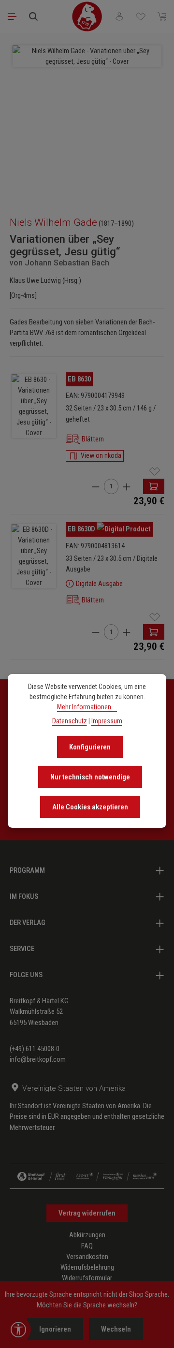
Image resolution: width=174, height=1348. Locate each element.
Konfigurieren (90, 747)
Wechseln (116, 1329)
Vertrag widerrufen (87, 1213)
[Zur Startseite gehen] (87, 16)
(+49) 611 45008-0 (34, 1048)
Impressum (106, 721)
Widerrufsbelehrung (87, 1267)
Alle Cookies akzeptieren (90, 807)
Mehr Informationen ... (87, 707)
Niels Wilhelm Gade (53, 222)
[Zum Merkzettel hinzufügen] (154, 471)
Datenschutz (69, 721)
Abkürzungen (87, 1235)
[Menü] (12, 16)
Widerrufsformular (87, 1278)
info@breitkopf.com (38, 1059)
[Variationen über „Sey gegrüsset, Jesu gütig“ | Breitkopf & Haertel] (34, 406)
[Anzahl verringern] (95, 486)
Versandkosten (87, 1256)
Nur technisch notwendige (90, 777)
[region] (87, 120)
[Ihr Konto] (119, 16)
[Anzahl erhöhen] (126, 486)
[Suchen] (33, 16)
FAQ (87, 1246)
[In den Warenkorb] (153, 486)
